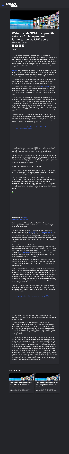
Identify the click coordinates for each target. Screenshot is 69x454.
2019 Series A (44, 87)
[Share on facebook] (13, 46)
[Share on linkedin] (16, 46)
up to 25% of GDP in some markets (40, 232)
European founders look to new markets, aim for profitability (32, 296)
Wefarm (14, 70)
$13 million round (24, 252)
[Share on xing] (23, 46)
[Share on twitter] (20, 46)
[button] (3, 4)
